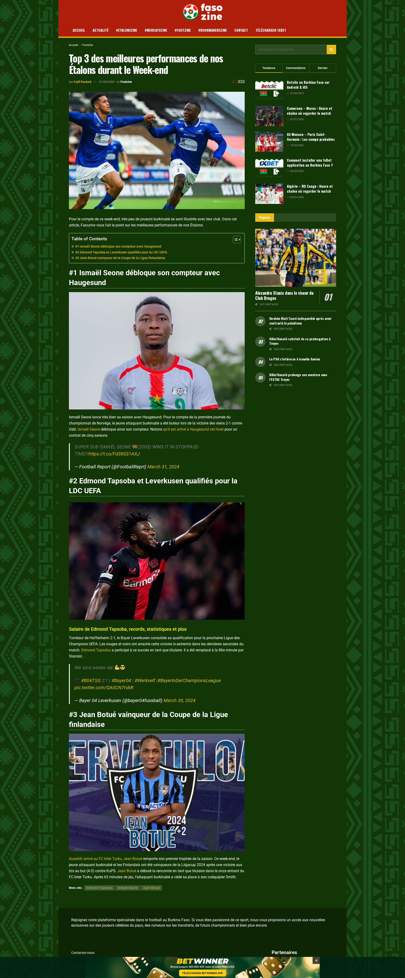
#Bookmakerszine (212, 30)
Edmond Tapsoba (96, 650)
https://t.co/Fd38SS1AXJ (114, 454)
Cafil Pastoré (82, 82)
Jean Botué (126, 871)
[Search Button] (331, 49)
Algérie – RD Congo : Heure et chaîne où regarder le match (310, 188)
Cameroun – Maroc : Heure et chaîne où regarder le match (309, 111)
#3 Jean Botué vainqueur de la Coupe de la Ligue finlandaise (120, 258)
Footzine (87, 45)
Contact (241, 30)
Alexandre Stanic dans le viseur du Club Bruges (284, 295)
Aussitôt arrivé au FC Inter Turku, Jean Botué (105, 858)
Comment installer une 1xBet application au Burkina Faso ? (310, 162)
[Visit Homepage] (203, 12)
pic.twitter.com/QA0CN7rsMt (104, 687)
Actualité (101, 30)
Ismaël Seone (89, 429)
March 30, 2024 (179, 700)
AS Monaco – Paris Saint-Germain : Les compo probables (311, 137)
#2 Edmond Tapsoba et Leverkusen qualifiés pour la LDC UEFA (121, 252)
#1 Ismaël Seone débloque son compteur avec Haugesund (118, 246)
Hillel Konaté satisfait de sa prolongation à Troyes (299, 341)
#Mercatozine (156, 30)
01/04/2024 (106, 82)
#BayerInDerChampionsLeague (189, 680)
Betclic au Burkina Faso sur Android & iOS (308, 85)
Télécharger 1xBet (270, 30)
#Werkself (145, 680)
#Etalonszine (126, 30)
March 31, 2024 (163, 467)
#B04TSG (91, 680)
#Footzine (183, 30)
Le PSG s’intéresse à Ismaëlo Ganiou (294, 358)
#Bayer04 (121, 680)
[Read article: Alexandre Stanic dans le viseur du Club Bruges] (295, 258)
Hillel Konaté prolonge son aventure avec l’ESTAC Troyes (298, 377)
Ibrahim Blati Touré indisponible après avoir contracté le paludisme (300, 320)
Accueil (79, 30)
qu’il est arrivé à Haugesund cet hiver (193, 429)
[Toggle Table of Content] (234, 240)
